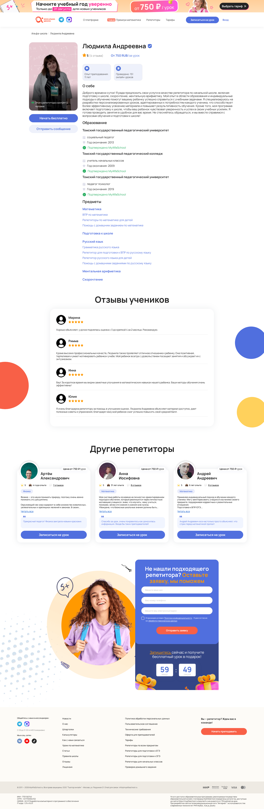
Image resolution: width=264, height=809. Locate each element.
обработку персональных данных (162, 620)
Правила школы (70, 756)
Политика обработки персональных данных (147, 718)
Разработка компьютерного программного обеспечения (54, 801)
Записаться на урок (202, 20)
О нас (65, 723)
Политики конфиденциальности (178, 618)
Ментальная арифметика (101, 271)
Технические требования (138, 729)
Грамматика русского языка (100, 247)
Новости (66, 718)
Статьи (66, 750)
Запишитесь (161, 652)
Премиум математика (124, 19)
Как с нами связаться (73, 740)
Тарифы (170, 19)
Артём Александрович (55, 475)
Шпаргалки (68, 729)
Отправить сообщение (54, 129)
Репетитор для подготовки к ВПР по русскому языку (116, 252)
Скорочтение (92, 279)
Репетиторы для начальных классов (143, 761)
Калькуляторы (69, 734)
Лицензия (67, 766)
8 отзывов (136, 485)
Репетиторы (153, 19)
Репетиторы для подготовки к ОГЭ (142, 756)
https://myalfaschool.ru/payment (192, 801)
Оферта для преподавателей (140, 734)
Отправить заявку (177, 630)
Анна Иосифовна (129, 475)
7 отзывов (58, 485)
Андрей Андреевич (207, 475)
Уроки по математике (73, 745)
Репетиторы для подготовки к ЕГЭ (142, 750)
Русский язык (92, 241)
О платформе (90, 19)
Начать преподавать (224, 731)
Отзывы (66, 761)
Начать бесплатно (54, 118)
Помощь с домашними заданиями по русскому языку (117, 263)
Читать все (27, 511)
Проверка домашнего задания (140, 766)
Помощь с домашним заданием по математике (112, 225)
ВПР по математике (95, 214)
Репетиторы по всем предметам (141, 745)
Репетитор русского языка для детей (107, 258)
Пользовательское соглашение (141, 723)
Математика (91, 209)
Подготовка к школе (97, 233)
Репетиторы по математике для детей (107, 220)
